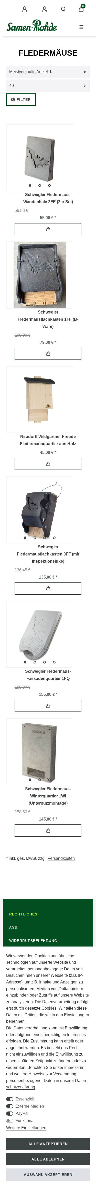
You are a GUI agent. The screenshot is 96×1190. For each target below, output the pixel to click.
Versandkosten (61, 858)
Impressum (74, 1067)
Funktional (25, 1120)
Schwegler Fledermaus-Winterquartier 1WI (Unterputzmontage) (48, 796)
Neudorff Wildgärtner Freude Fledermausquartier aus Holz (48, 440)
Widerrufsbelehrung (33, 941)
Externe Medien (29, 1106)
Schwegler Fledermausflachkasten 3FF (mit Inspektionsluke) (48, 554)
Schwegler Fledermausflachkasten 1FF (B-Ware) (48, 319)
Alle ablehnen (48, 1159)
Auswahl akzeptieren (48, 1175)
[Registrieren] (45, 9)
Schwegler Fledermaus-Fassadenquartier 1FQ (48, 675)
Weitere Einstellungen (26, 1128)
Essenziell (24, 1099)
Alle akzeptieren (48, 1144)
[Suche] (63, 9)
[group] (40, 158)
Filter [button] (24, 99)
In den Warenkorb (48, 229)
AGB (13, 927)
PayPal (22, 1113)
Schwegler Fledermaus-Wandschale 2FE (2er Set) (48, 198)
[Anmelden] (25, 9)
